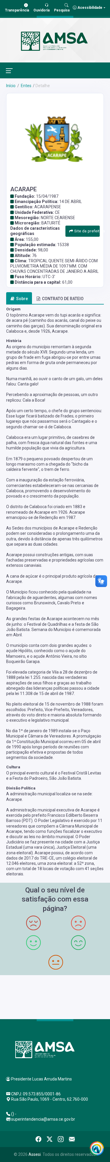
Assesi (34, 1154)
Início (11, 85)
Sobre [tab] (22, 298)
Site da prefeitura (86, 231)
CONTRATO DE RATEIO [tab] (63, 298)
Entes (25, 85)
